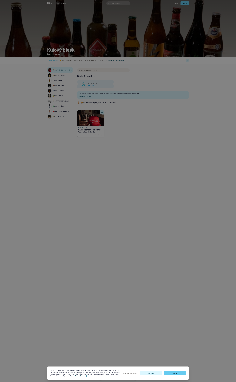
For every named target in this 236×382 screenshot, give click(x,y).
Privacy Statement (80, 376)
